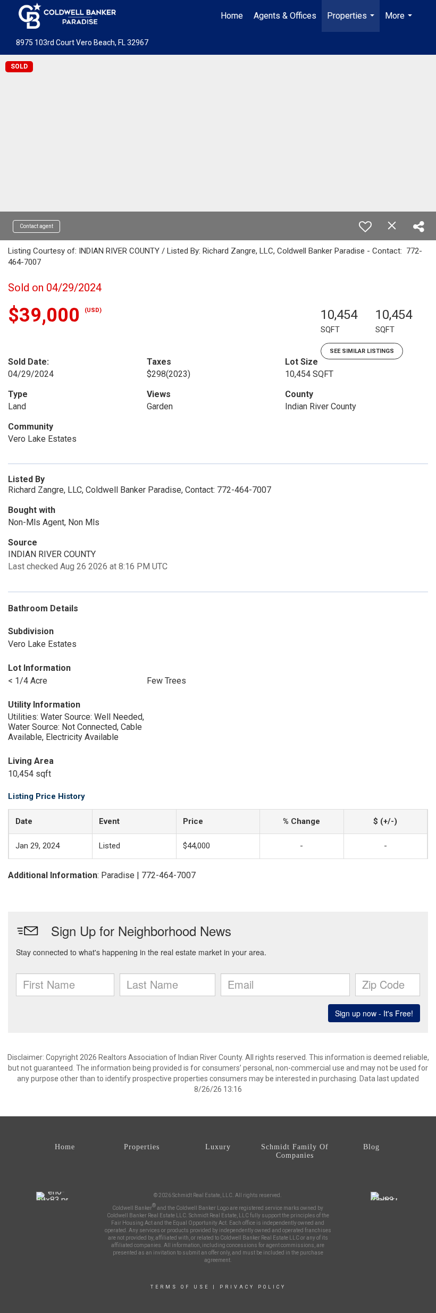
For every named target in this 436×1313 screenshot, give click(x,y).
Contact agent (36, 226)
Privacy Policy (253, 1287)
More (400, 21)
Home (232, 16)
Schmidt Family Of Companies (295, 1151)
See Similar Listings (362, 351)
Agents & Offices (285, 16)
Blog (371, 1147)
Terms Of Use (179, 1287)
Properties (352, 21)
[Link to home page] (73, 16)
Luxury (218, 1147)
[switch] (365, 226)
